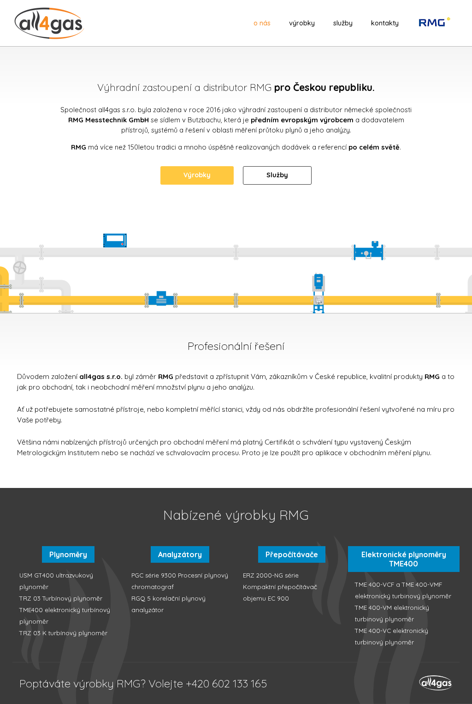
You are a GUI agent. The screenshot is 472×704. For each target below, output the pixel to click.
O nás (262, 22)
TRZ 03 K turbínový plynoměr (63, 633)
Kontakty (385, 22)
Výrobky (302, 22)
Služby (343, 22)
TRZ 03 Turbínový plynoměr (60, 598)
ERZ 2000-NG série (271, 575)
